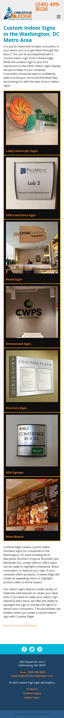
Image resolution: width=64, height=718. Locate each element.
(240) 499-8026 (47, 6)
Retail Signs (14, 279)
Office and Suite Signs (21, 215)
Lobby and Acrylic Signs (22, 151)
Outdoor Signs (32, 693)
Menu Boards (15, 537)
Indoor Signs (32, 697)
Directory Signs (16, 408)
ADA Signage (15, 472)
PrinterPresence (39, 714)
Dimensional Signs (18, 344)
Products (32, 689)
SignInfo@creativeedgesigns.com (32, 675)
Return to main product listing (19, 625)
